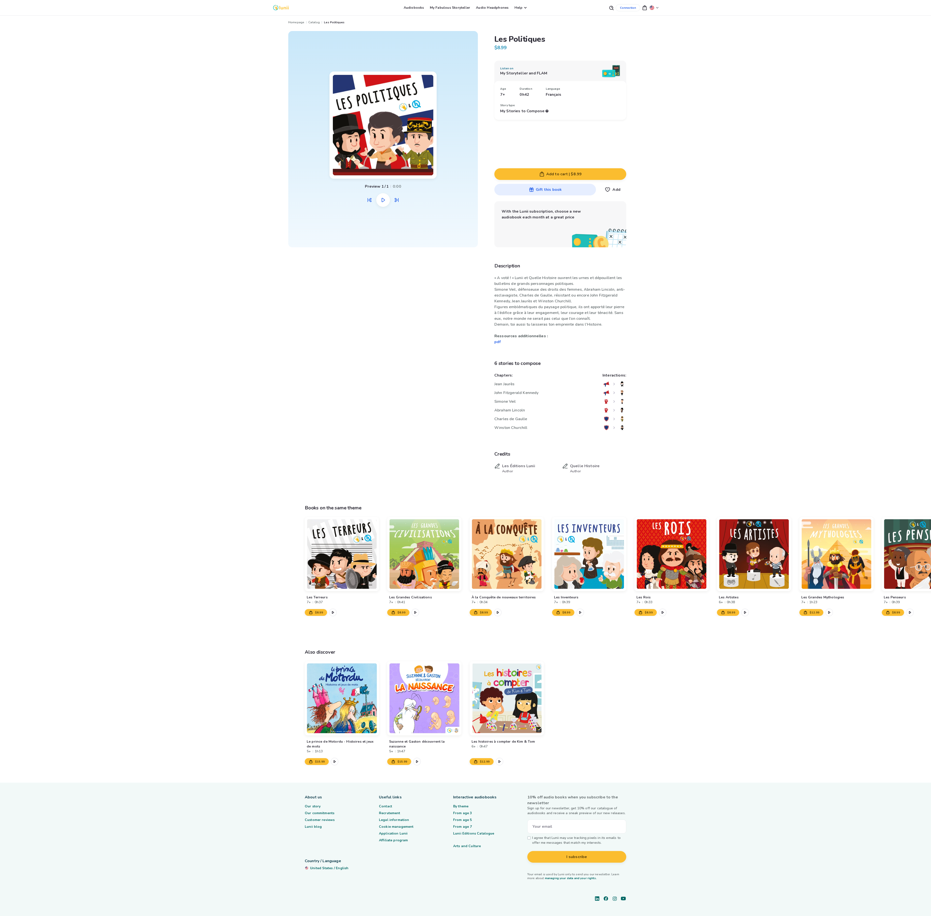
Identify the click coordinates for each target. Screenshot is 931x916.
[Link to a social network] (597, 898)
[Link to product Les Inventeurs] (589, 554)
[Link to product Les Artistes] (754, 554)
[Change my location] (654, 7)
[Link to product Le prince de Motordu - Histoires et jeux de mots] (342, 698)
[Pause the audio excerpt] (383, 200)
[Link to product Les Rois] (671, 554)
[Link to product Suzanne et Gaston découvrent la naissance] (424, 698)
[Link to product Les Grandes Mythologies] (836, 554)
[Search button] (611, 7)
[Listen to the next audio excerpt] (396, 200)
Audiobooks (414, 7)
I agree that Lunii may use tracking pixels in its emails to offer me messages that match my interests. (576, 840)
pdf (497, 342)
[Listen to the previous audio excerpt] (369, 200)
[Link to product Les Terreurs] (342, 554)
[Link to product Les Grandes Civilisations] (424, 554)
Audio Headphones (492, 7)
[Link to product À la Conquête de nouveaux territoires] (507, 554)
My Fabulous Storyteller (450, 7)
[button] (644, 7)
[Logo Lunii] (281, 7)
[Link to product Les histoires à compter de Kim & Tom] (507, 698)
